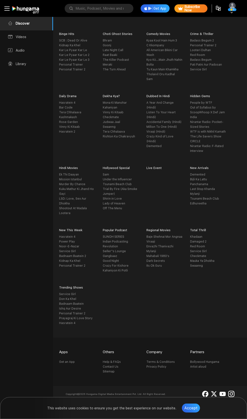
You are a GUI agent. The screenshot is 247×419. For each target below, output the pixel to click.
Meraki (107, 64)
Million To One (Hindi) (161, 126)
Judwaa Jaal (111, 122)
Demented (154, 146)
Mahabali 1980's (157, 256)
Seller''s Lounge (114, 251)
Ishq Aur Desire (70, 308)
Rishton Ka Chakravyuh (119, 136)
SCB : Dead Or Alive (73, 40)
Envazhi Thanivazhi (159, 246)
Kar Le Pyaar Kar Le (73, 50)
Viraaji (150, 241)
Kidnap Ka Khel (69, 45)
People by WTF (201, 102)
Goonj (107, 45)
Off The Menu (112, 208)
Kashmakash (68, 117)
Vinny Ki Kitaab (69, 126)
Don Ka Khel (67, 299)
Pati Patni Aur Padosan (206, 64)
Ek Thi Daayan (69, 174)
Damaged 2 (198, 241)
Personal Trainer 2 (72, 69)
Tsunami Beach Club (117, 184)
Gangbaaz (110, 256)
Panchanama (199, 184)
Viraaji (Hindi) (155, 131)
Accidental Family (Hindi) (163, 122)
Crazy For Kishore (116, 265)
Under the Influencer (117, 179)
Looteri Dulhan (200, 50)
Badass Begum (201, 59)
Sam (149, 79)
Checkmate (111, 117)
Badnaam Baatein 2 (72, 256)
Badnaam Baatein (71, 303)
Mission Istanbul (70, 179)
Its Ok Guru (154, 265)
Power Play (67, 241)
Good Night (111, 261)
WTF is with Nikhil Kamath (208, 131)
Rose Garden (68, 122)
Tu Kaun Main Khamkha (162, 69)
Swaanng (109, 126)
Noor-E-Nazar (69, 246)
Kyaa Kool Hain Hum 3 (161, 40)
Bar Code (66, 107)
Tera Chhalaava (70, 112)
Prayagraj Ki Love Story (76, 318)
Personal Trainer (71, 64)
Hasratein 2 (67, 131)
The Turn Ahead (114, 69)
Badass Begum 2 (202, 40)
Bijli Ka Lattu (198, 179)
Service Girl (198, 69)
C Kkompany (155, 45)
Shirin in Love (112, 198)
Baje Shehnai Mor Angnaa (164, 236)
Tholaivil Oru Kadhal (160, 74)
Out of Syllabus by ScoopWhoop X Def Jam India (207, 112)
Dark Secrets (155, 261)
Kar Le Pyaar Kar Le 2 (74, 55)
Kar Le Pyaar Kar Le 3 (74, 59)
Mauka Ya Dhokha (202, 261)
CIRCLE (195, 141)
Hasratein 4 (67, 102)
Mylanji (195, 194)
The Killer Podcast (116, 59)
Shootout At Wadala (73, 208)
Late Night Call (113, 50)
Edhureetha (198, 203)
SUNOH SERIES (113, 236)
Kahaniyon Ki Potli (115, 270)
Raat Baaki (110, 55)
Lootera (64, 213)
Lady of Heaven (114, 203)
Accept (191, 408)
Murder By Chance (72, 184)
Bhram (107, 40)
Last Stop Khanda (202, 189)
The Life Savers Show (205, 136)
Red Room (197, 55)
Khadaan (196, 236)
